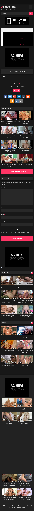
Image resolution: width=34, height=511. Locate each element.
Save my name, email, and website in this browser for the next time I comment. (17, 233)
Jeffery (19, 84)
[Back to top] (29, 506)
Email (3, 214)
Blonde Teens (9, 6)
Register (25, 2)
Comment (3, 187)
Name (3, 208)
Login (19, 2)
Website (3, 221)
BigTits (17, 90)
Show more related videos (17, 171)
